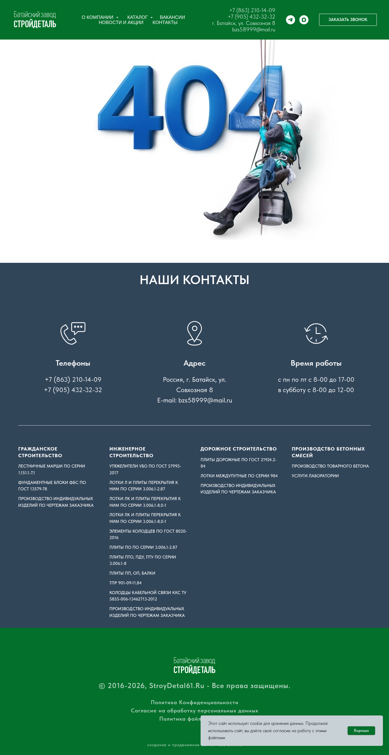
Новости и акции (121, 22)
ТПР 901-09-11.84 (125, 582)
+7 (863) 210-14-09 (252, 10)
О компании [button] (98, 17)
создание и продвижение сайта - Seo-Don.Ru (194, 744)
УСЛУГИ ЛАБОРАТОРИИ (315, 475)
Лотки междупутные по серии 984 (239, 475)
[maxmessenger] (303, 19)
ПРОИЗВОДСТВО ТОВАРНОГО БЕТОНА (330, 466)
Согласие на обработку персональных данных (194, 710)
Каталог (138, 17)
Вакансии (172, 17)
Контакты (165, 22)
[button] (348, 20)
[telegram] (290, 19)
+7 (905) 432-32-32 (251, 16)
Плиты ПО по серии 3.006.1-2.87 (143, 547)
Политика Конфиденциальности (195, 702)
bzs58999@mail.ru (253, 29)
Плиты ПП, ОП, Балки (132, 573)
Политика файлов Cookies (194, 718)
